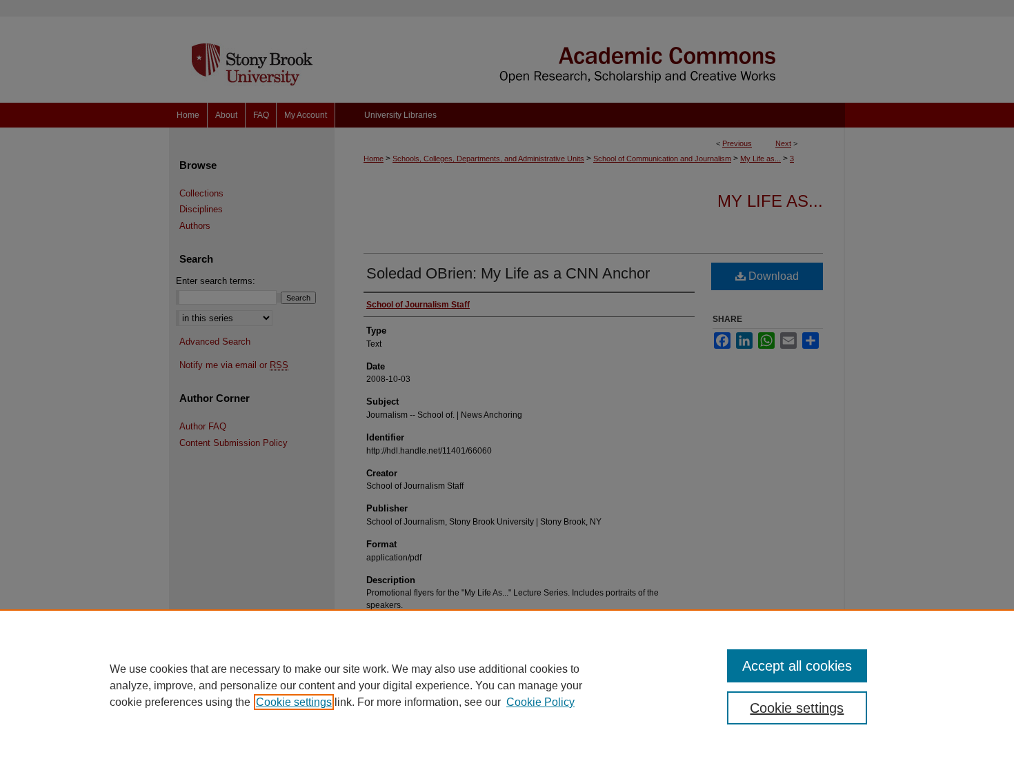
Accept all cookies (797, 665)
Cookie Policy (540, 702)
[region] (507, 685)
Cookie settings (294, 702)
